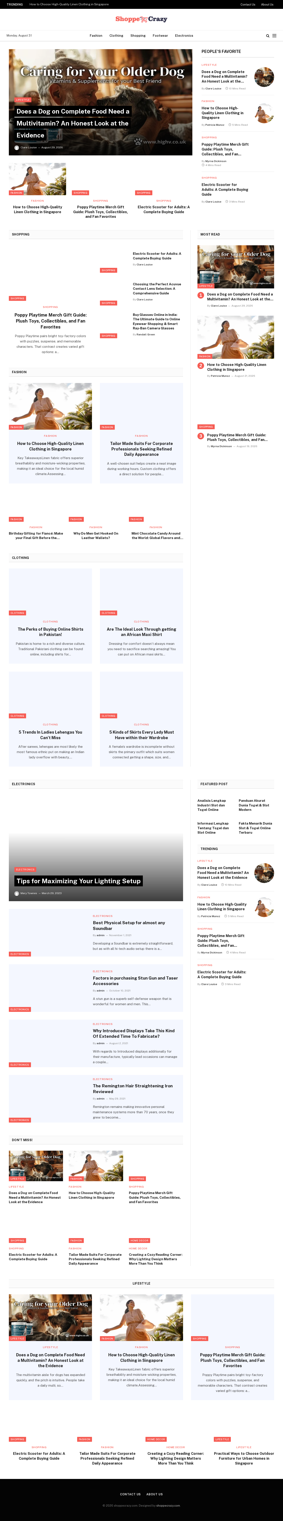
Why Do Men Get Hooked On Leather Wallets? (95, 535)
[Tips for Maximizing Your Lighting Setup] (96, 848)
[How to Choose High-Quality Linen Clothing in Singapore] (37, 179)
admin (101, 935)
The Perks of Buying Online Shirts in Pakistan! (50, 632)
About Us (267, 4)
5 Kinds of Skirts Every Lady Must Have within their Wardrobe (141, 735)
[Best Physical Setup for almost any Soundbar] (48, 933)
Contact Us (248, 4)
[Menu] (274, 36)
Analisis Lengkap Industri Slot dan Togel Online (211, 805)
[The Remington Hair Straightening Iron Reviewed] (48, 1099)
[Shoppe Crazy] (141, 19)
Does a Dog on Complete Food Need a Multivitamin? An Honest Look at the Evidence (73, 123)
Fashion (96, 35)
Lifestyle (23, 100)
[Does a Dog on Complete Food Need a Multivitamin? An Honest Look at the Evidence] (100, 102)
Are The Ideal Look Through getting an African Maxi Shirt (141, 632)
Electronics (184, 35)
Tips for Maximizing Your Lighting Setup (79, 881)
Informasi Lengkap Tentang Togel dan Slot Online (213, 827)
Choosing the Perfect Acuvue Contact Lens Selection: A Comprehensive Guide (157, 288)
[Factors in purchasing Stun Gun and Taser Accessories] (48, 988)
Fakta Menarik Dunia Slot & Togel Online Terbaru (255, 827)
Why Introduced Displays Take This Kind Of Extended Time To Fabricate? (134, 1033)
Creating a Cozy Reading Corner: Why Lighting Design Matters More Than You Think (155, 1259)
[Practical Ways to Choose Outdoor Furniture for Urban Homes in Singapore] (244, 1425)
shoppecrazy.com (168, 1505)
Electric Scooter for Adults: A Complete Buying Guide (164, 209)
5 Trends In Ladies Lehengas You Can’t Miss (50, 735)
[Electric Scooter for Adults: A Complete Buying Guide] (163, 179)
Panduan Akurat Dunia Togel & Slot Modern (254, 805)
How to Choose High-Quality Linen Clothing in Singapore (69, 4)
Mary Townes (29, 893)
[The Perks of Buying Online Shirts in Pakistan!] (50, 591)
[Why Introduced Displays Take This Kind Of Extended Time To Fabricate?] (48, 1043)
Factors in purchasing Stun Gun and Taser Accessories (135, 981)
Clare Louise (29, 147)
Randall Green (146, 334)
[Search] (267, 36)
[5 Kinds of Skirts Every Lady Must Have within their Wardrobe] (141, 695)
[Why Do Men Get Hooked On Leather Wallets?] (96, 506)
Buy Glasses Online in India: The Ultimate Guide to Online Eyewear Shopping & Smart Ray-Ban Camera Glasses (156, 321)
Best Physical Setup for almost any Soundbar (129, 925)
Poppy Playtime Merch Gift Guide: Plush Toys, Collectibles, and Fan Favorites (100, 212)
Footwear (160, 35)
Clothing (116, 35)
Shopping (138, 35)
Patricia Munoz (214, 124)
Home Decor (139, 1240)
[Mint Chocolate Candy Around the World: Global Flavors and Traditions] (156, 506)
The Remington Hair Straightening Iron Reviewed (133, 1088)
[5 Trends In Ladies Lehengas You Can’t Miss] (50, 695)
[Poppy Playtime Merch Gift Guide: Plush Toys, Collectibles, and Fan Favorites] (100, 179)
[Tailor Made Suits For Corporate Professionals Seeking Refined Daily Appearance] (141, 406)
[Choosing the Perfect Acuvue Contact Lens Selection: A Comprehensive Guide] (113, 291)
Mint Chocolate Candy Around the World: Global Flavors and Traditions (156, 535)
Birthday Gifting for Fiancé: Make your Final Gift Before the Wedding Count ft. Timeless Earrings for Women (36, 535)
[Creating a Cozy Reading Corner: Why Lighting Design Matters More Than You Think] (156, 1227)
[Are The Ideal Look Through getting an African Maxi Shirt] (141, 591)
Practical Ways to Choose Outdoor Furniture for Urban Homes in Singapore (244, 1458)
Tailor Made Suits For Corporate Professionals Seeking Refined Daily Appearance (141, 449)
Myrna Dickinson (215, 161)
